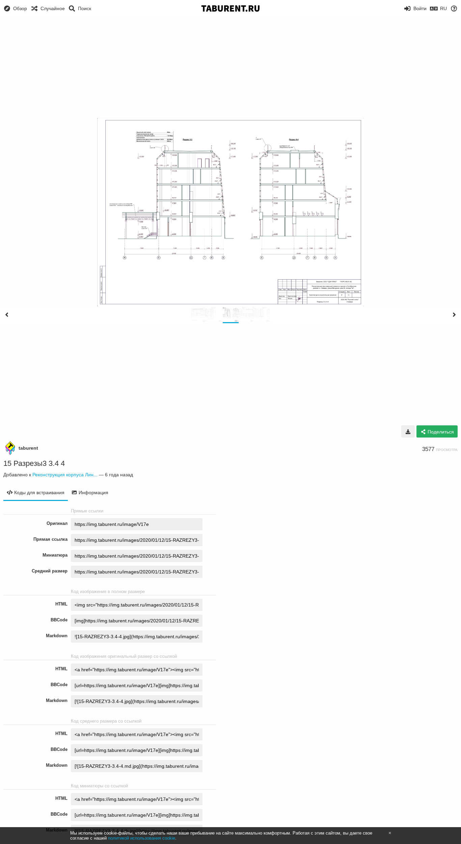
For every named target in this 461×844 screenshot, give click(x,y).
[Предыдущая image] (6, 314)
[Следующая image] (454, 314)
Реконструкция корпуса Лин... (65, 474)
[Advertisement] (230, 67)
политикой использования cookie (141, 838)
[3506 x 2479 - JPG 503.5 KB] (408, 431)
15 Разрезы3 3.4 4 (34, 463)
